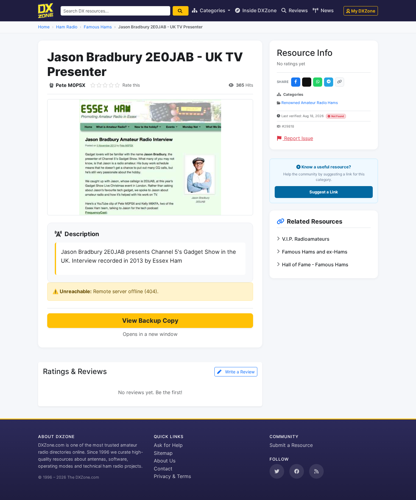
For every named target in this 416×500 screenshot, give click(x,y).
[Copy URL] (339, 82)
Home (44, 26)
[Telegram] (328, 82)
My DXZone (363, 10)
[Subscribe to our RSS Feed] (316, 471)
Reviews (297, 10)
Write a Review (239, 371)
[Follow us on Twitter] (277, 471)
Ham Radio (66, 26)
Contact (163, 469)
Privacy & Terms (172, 476)
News (326, 10)
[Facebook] (295, 82)
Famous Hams (98, 26)
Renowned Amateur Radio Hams (309, 102)
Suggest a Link (323, 191)
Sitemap (163, 453)
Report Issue (298, 138)
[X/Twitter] (306, 82)
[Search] (181, 11)
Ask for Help (168, 445)
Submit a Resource (291, 445)
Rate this (131, 85)
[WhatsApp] (317, 82)
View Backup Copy (150, 320)
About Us (164, 461)
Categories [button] (213, 10)
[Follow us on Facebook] (296, 471)
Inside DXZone (259, 10)
